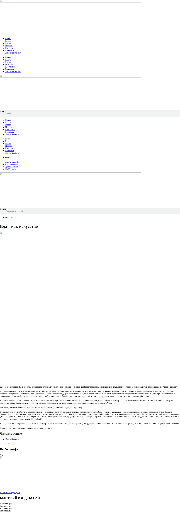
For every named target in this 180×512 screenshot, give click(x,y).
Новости (9, 46)
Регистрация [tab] (5, 506)
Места (8, 43)
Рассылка (9, 50)
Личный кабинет (13, 53)
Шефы (8, 38)
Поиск (3, 111)
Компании (10, 48)
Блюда (8, 41)
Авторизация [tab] (6, 504)
